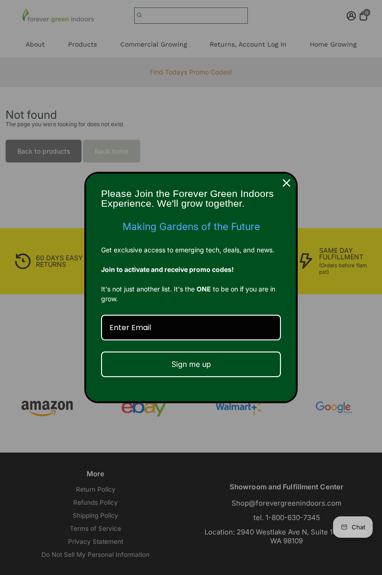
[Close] (286, 183)
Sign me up (191, 364)
